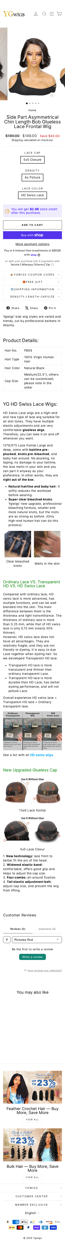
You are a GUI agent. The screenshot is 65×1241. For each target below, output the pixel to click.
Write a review (32, 957)
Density (32, 170)
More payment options (33, 244)
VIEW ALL (32, 1119)
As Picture (32, 177)
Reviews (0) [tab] (17, 928)
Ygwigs (31, 1187)
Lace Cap (32, 152)
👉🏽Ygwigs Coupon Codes (32, 274)
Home (32, 110)
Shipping (17, 140)
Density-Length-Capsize (32, 296)
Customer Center (32, 1196)
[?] (52, 264)
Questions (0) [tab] (47, 928)
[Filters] (7, 939)
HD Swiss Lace (32, 195)
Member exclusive (31, 1204)
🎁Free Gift (32, 281)
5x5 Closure (32, 159)
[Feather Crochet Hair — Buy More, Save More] (32, 1087)
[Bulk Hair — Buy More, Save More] (32, 1144)
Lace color (32, 188)
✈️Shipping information (32, 289)
